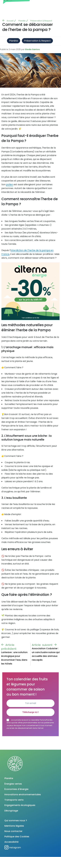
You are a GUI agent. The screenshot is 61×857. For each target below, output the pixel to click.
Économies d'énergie (16, 789)
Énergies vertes (13, 783)
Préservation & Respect (41, 21)
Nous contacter (13, 831)
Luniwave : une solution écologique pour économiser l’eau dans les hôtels (14, 658)
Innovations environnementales (22, 794)
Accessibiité (11, 841)
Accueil (10, 21)
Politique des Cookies (16, 836)
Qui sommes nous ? (15, 820)
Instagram (15, 847)
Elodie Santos (32, 49)
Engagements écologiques (19, 805)
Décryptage (11, 810)
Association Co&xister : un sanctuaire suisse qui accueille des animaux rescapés (46, 654)
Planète (22, 21)
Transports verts (14, 799)
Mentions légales (14, 825)
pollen (9, 184)
